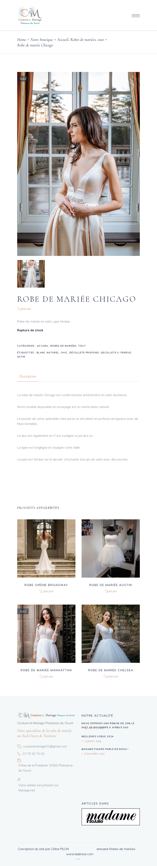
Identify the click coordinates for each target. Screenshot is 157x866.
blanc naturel (48, 352)
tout (101, 39)
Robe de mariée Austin (110, 585)
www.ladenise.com (79, 854)
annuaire (102, 849)
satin (21, 356)
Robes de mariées (83, 39)
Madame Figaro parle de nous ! (105, 749)
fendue (126, 352)
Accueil (62, 39)
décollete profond (84, 352)
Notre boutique (41, 39)
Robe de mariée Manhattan (46, 670)
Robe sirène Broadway (46, 585)
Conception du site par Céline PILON (43, 849)
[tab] (27, 376)
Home (21, 39)
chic (64, 352)
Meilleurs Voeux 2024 (98, 736)
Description (27, 376)
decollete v (110, 352)
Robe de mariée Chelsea (110, 670)
